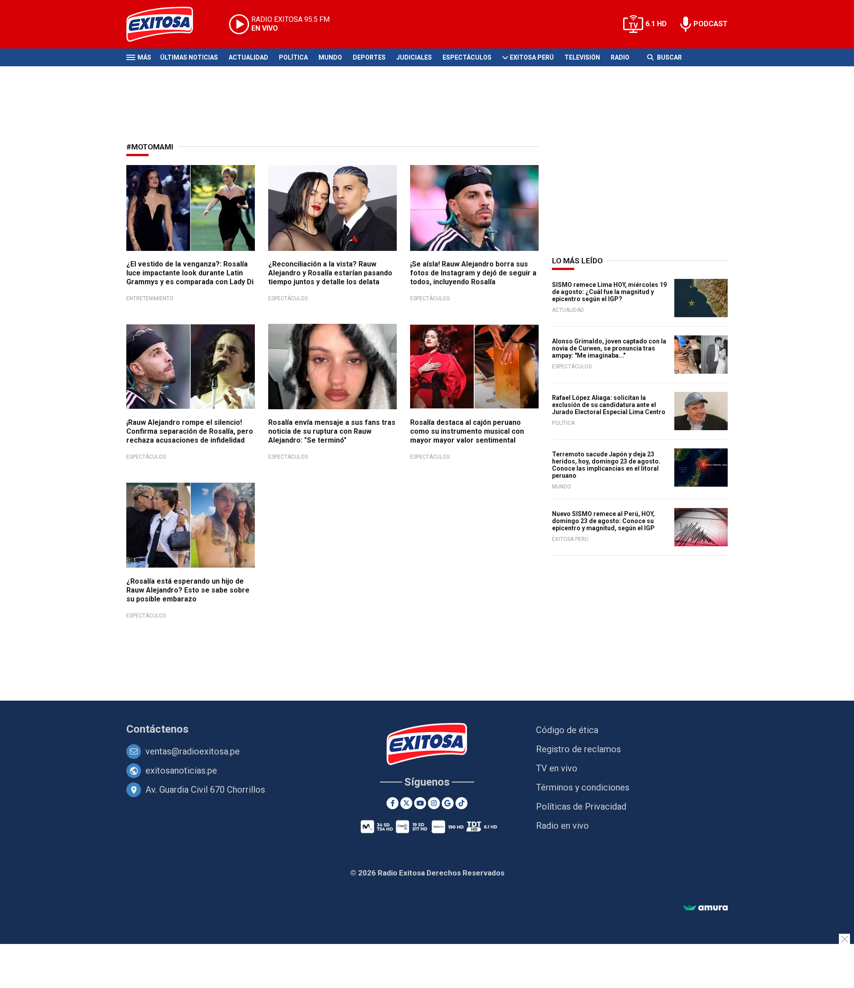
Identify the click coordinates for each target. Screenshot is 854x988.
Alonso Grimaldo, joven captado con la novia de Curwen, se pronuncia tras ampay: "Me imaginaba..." (609, 348)
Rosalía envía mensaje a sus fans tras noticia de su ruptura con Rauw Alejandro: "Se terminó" (331, 431)
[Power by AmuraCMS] (705, 908)
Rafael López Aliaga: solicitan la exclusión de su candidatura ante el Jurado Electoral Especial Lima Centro (608, 404)
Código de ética (567, 730)
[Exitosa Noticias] (166, 24)
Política (293, 57)
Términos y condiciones (582, 787)
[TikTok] (461, 803)
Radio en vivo (562, 825)
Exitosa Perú (532, 57)
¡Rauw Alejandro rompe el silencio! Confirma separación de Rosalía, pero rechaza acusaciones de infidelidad (189, 431)
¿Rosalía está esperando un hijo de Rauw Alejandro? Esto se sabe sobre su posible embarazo (188, 590)
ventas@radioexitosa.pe (192, 751)
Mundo (330, 57)
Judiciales (414, 57)
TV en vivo (556, 768)
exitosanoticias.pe (181, 770)
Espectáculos (467, 57)
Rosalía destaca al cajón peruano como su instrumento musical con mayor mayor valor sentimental (467, 431)
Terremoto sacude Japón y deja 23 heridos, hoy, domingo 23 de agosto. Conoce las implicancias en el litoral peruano (606, 465)
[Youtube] (420, 803)
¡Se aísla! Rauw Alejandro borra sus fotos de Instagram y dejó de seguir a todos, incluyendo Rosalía (473, 273)
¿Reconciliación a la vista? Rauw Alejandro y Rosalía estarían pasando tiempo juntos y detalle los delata (330, 273)
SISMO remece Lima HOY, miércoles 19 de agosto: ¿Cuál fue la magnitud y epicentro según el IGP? (609, 291)
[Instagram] (434, 803)
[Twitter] (406, 803)
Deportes (369, 57)
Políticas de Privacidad (581, 806)
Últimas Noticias (189, 57)
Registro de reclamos (578, 749)
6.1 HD (656, 24)
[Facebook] (393, 803)
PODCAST (710, 24)
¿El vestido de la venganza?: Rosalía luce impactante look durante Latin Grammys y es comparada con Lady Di (190, 273)
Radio (620, 57)
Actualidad (248, 57)
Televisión (582, 57)
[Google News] (448, 803)
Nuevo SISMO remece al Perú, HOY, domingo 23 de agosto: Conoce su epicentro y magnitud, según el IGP (603, 521)
